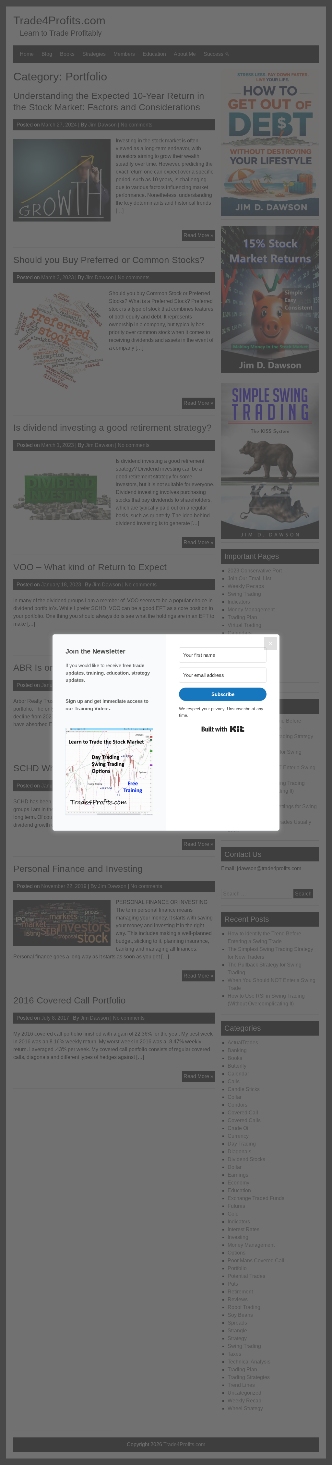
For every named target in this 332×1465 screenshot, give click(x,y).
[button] (109, 773)
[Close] (270, 643)
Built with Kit (222, 729)
